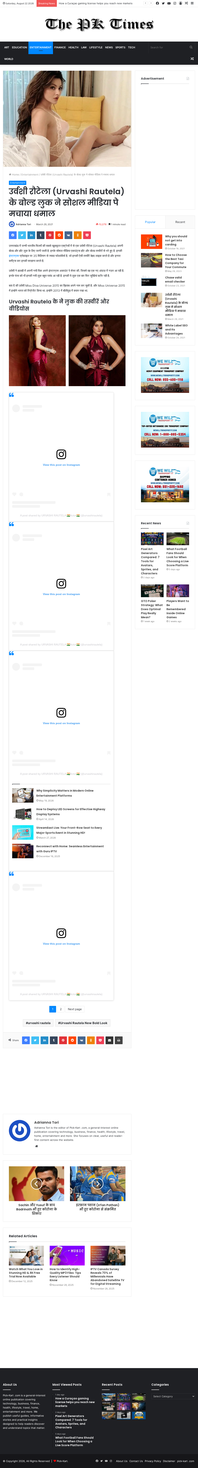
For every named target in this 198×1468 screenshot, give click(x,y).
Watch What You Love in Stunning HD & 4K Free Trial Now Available (26, 1272)
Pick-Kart (62, 1461)
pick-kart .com (185, 1461)
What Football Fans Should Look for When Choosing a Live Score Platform (177, 557)
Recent (180, 222)
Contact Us (136, 1461)
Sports (120, 47)
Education (19, 47)
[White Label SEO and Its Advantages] (151, 331)
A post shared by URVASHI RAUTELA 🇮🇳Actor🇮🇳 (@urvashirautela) (61, 515)
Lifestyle (95, 47)
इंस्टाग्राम (14, 256)
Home (15, 174)
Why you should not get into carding (176, 240)
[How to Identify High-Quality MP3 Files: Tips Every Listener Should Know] (67, 1255)
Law (84, 47)
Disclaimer (169, 1461)
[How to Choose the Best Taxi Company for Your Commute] (151, 260)
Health (73, 47)
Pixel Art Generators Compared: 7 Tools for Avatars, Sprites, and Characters (104, 3)
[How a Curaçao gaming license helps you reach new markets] (108, 1397)
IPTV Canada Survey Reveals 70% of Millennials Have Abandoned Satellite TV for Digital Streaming (107, 1276)
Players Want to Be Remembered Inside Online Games (177, 609)
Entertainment (41, 47)
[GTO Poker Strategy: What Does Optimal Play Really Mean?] (152, 590)
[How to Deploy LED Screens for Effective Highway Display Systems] (22, 814)
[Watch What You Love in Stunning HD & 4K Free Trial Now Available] (26, 1255)
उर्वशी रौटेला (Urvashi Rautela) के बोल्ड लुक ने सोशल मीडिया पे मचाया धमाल (176, 305)
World (8, 58)
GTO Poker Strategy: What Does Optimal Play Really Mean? (152, 609)
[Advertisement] (67, 1081)
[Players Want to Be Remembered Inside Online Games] (177, 590)
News (109, 47)
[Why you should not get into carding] (151, 241)
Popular (150, 222)
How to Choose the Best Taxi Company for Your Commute (176, 261)
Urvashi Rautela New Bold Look (83, 1023)
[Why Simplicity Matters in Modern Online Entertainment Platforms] (22, 795)
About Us (121, 1461)
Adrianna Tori (23, 224)
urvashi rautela (39, 1023)
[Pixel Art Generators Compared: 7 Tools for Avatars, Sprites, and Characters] (152, 538)
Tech (131, 47)
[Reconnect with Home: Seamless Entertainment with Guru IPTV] (22, 851)
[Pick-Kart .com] (99, 24)
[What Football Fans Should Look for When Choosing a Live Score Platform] (177, 538)
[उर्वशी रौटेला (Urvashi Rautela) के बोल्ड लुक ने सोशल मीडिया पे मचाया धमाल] (151, 300)
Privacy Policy (153, 1461)
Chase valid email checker (175, 280)
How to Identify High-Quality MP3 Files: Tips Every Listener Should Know (65, 1274)
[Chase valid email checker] (151, 283)
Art (6, 47)
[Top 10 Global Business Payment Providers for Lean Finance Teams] (139, 1406)
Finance (60, 47)
